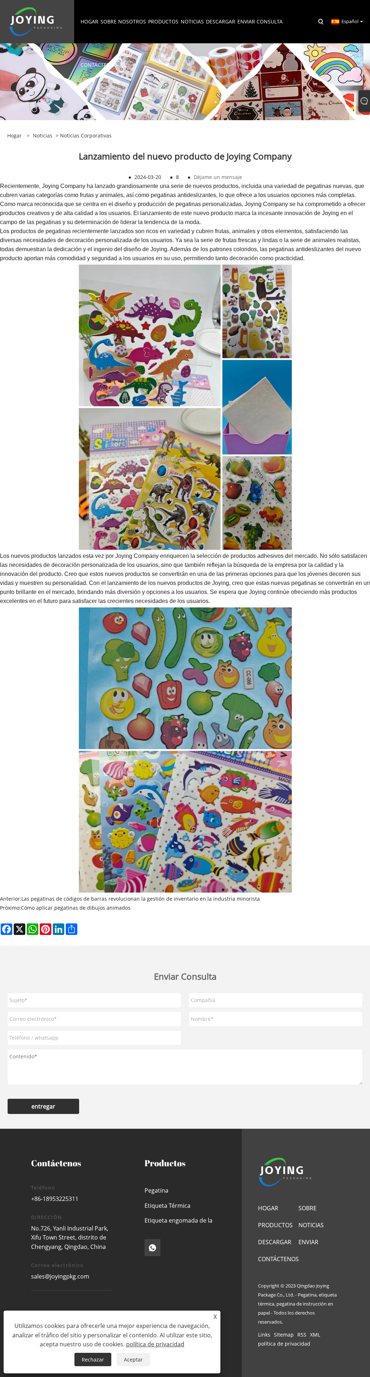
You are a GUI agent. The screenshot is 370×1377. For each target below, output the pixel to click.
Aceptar (133, 1359)
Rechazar (93, 1359)
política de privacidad (284, 1343)
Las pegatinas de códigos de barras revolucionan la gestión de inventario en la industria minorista (140, 898)
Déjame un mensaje (218, 177)
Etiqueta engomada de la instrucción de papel (178, 1222)
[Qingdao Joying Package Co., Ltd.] (36, 21)
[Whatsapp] (152, 1247)
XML (315, 1334)
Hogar (268, 1208)
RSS (301, 1334)
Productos (275, 1225)
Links (264, 1334)
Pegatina (156, 1190)
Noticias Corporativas (86, 135)
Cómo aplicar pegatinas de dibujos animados (75, 907)
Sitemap (284, 1334)
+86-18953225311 (54, 1199)
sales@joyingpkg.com (60, 1276)
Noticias (42, 135)
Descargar (274, 1242)
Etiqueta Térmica (167, 1206)
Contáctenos (278, 1259)
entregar (43, 1106)
